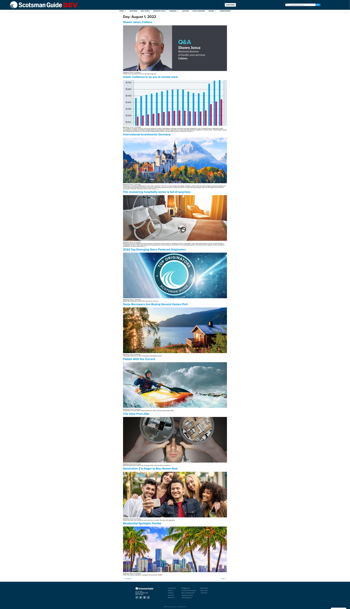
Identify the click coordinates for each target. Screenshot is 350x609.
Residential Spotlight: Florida (142, 523)
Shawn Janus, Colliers (137, 22)
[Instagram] (148, 597)
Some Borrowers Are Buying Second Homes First (155, 304)
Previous (127, 578)
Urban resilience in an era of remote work (150, 77)
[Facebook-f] (136, 597)
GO (318, 5)
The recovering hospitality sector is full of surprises (156, 192)
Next (224, 578)
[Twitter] (140, 597)
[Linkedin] (144, 597)
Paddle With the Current (139, 359)
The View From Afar (136, 414)
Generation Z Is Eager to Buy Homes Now (150, 468)
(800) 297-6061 (139, 594)
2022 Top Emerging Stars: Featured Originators (154, 249)
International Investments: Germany (146, 134)
